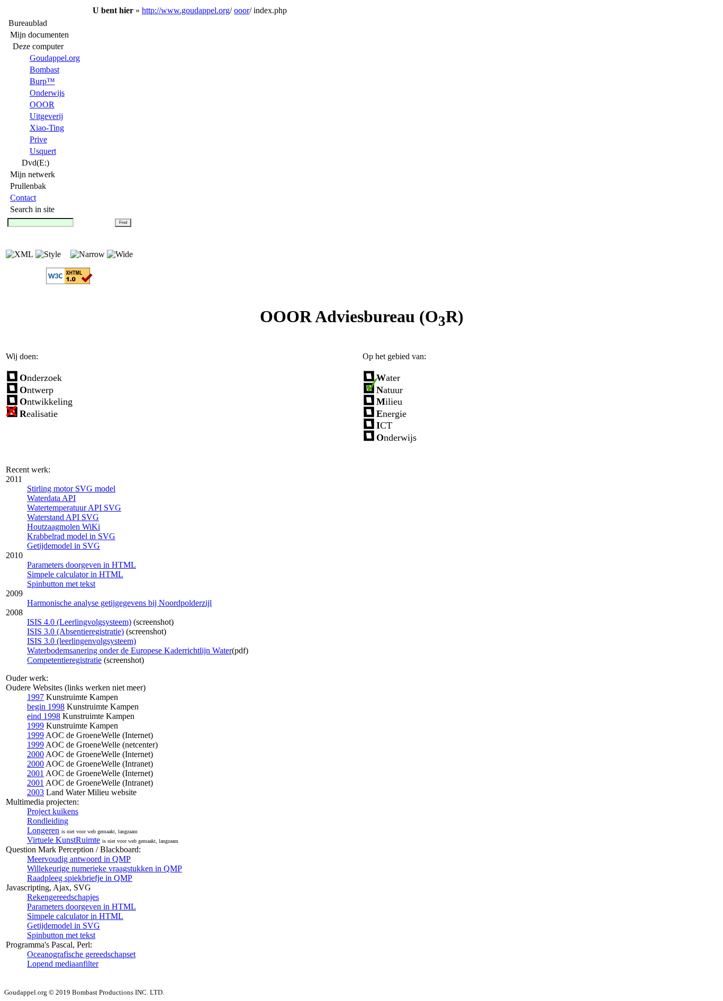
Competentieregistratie (64, 660)
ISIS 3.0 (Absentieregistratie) (75, 631)
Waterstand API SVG (63, 517)
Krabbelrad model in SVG (71, 536)
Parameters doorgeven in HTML (81, 564)
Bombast (44, 69)
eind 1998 (43, 716)
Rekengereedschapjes (63, 897)
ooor (241, 10)
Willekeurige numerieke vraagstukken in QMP (104, 868)
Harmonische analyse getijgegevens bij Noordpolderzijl (119, 602)
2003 (35, 792)
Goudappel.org (55, 57)
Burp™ (42, 81)
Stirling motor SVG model (71, 488)
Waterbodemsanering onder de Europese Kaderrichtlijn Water (129, 650)
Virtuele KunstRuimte (63, 839)
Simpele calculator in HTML (75, 574)
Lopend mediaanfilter (62, 963)
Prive (38, 139)
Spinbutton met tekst (61, 583)
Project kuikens (52, 811)
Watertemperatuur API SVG (74, 507)
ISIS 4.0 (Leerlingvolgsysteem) (79, 621)
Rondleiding (47, 820)
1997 (35, 697)
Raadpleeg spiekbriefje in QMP (79, 877)
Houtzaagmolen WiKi (63, 526)
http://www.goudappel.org (186, 10)
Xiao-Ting (47, 127)
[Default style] (87, 254)
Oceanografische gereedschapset (81, 954)
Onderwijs (47, 92)
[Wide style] (120, 254)
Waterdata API (51, 498)
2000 (35, 754)
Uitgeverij (46, 116)
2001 (35, 773)
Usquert (43, 151)
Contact (23, 197)
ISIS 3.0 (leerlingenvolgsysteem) (81, 640)
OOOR (42, 104)
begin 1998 (46, 706)
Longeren (43, 830)
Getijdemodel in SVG (63, 545)
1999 (35, 725)
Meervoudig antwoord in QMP (79, 858)
